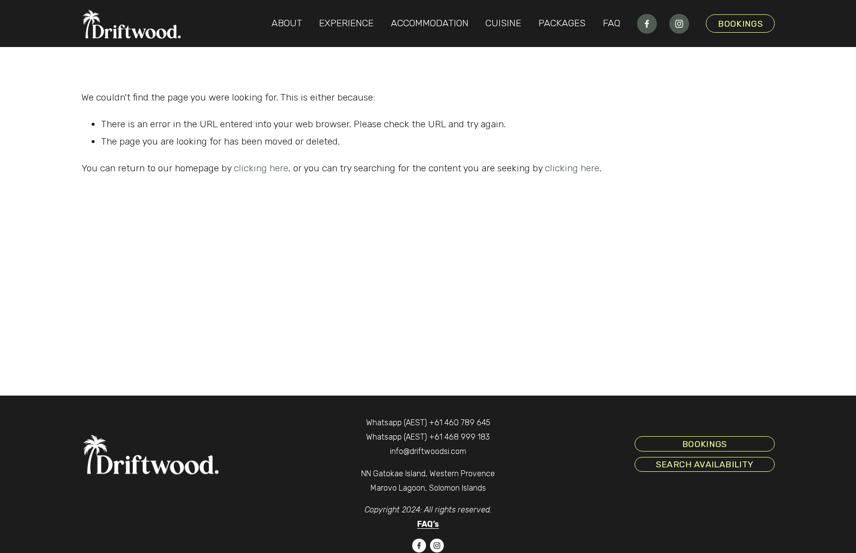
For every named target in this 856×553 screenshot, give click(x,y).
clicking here (261, 168)
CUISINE (503, 23)
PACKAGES (562, 23)
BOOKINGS (740, 23)
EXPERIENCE (346, 23)
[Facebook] (647, 24)
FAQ (611, 23)
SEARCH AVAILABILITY (705, 464)
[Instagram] (679, 24)
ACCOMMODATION (430, 23)
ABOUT (286, 23)
